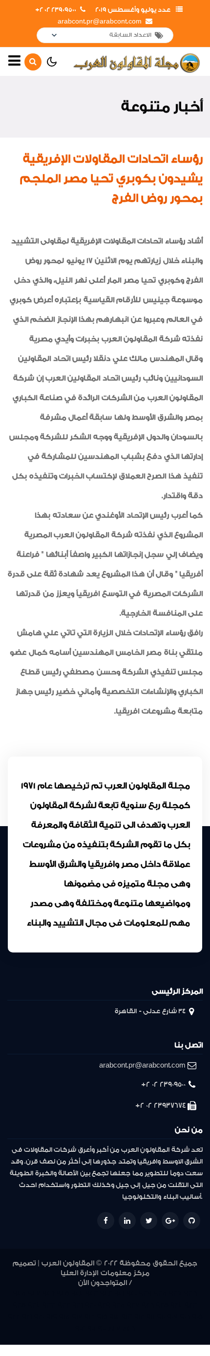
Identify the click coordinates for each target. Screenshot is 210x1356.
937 (175, 1293)
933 (49, 1305)
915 (102, 1317)
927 (133, 1305)
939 (145, 1293)
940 (131, 1293)
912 (139, 1317)
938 (160, 1293)
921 (27, 1317)
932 (64, 1305)
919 (51, 1317)
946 (48, 1293)
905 (197, 1317)
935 (19, 1305)
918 (64, 1317)
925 (162, 1305)
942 (106, 1293)
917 (77, 1317)
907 (172, 1317)
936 (190, 1293)
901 (91, 1328)
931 (77, 1305)
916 (89, 1317)
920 (39, 1317)
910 (161, 1317)
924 (176, 1305)
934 (34, 1305)
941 (119, 1293)
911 (151, 1317)
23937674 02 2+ (160, 1105)
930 (90, 1305)
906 (185, 1317)
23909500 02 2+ (55, 9)
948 (19, 1293)
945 (63, 1293)
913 (127, 1317)
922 (14, 1317)
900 (102, 1328)
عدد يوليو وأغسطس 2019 (132, 9)
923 (191, 1305)
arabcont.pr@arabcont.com (100, 21)
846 (129, 1328)
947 (34, 1293)
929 (104, 1305)
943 (91, 1293)
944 (77, 1293)
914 (114, 1317)
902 (80, 1328)
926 (148, 1305)
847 (114, 1328)
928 (118, 1305)
